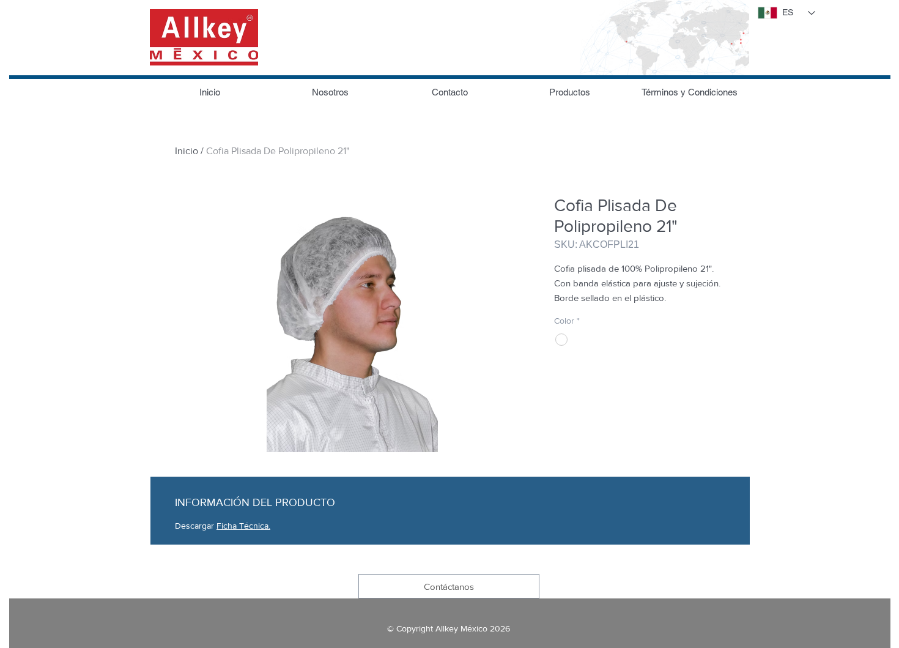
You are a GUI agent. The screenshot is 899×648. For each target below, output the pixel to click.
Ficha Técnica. (243, 526)
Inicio (186, 151)
